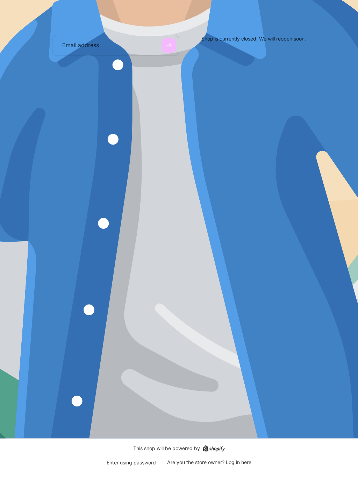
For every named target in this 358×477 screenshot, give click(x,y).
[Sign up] (169, 45)
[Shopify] (214, 448)
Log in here (238, 462)
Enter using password (131, 462)
